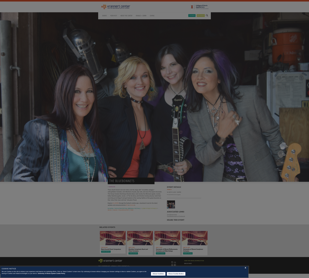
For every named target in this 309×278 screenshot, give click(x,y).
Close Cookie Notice (176, 274)
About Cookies (158, 274)
